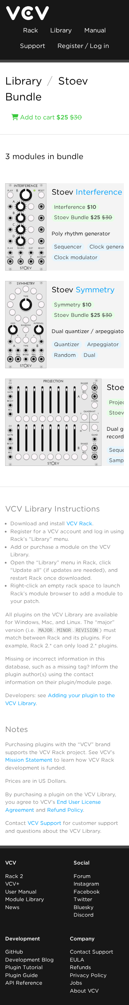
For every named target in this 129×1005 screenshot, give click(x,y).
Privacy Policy (88, 975)
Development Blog (29, 960)
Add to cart (50, 117)
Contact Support (91, 952)
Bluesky (84, 907)
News (12, 907)
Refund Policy (65, 810)
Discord (84, 915)
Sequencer (68, 247)
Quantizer (66, 344)
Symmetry (95, 289)
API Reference (23, 983)
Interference (99, 191)
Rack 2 (14, 876)
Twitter (83, 899)
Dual (89, 355)
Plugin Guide (21, 975)
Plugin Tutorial (24, 967)
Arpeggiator (103, 344)
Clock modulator (75, 257)
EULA (77, 960)
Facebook (87, 892)
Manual (95, 30)
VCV (10, 863)
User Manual (20, 892)
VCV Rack (79, 523)
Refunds (80, 967)
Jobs (76, 983)
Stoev (62, 191)
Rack (30, 30)
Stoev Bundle (83, 217)
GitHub (14, 952)
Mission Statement (28, 760)
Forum (82, 876)
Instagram (86, 884)
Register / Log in (83, 45)
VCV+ (12, 884)
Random (65, 355)
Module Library (24, 899)
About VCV (84, 991)
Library (61, 30)
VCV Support (44, 823)
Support (32, 45)
